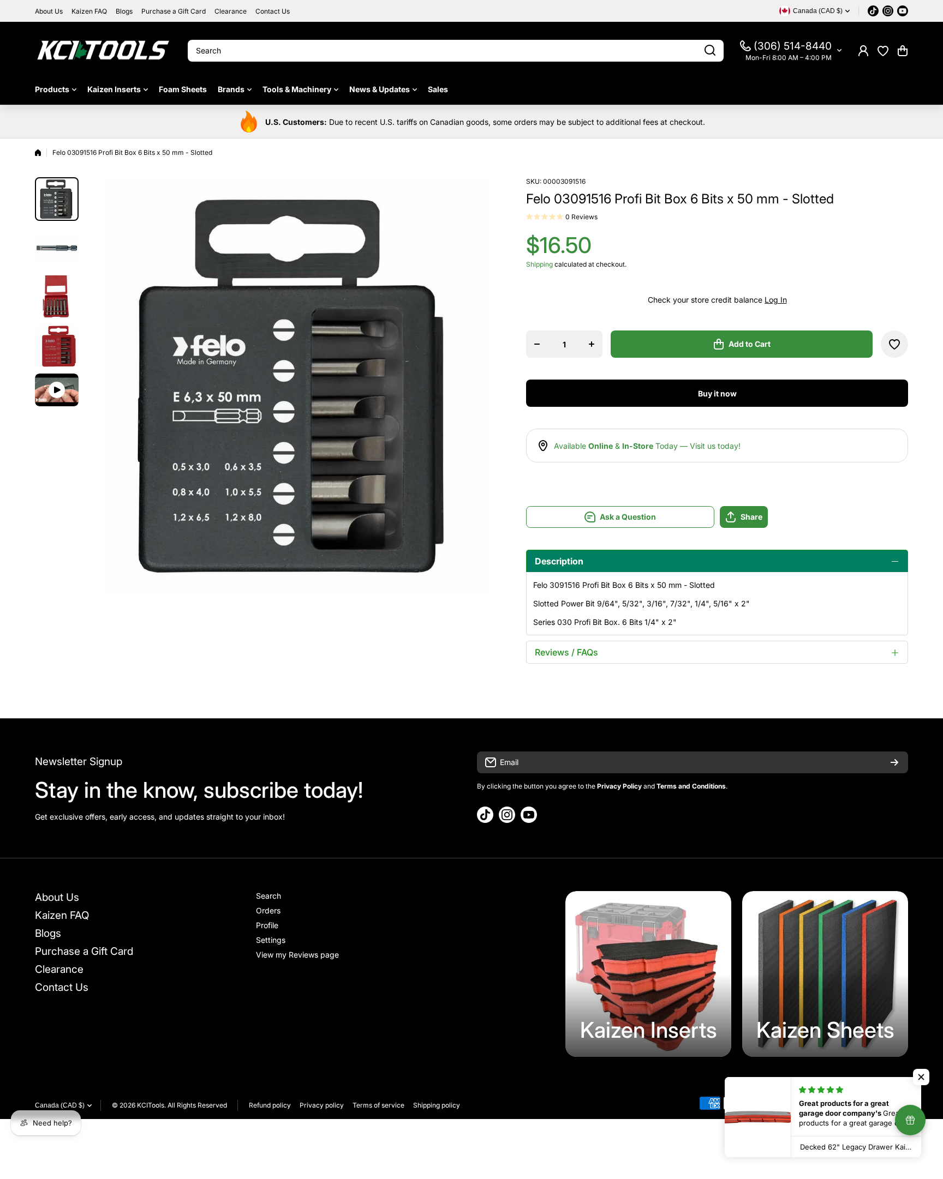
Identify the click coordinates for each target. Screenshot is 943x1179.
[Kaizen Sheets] (825, 974)
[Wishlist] (883, 50)
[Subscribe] (894, 762)
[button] (902, 50)
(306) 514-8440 (793, 46)
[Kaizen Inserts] (648, 974)
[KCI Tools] (103, 50)
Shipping (539, 264)
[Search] (710, 51)
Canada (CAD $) (60, 1105)
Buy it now (717, 393)
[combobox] (456, 51)
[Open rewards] (910, 1120)
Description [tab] (559, 561)
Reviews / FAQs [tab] (566, 652)
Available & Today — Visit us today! (647, 445)
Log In (776, 299)
